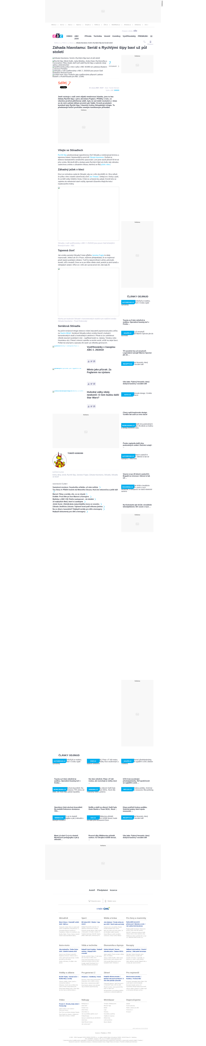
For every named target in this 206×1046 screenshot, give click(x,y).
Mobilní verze (111, 901)
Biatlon (94, 922)
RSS (109, 1033)
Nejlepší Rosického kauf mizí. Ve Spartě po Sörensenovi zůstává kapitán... (90, 927)
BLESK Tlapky (63, 976)
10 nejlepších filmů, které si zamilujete (68, 502)
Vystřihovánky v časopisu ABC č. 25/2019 (101, 348)
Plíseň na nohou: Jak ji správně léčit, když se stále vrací (113, 987)
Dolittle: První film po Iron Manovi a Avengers (71, 496)
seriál (64, 475)
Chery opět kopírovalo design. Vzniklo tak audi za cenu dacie (69, 958)
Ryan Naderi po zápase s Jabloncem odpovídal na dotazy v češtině (68, 1015)
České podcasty (130, 1005)
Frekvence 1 (129, 1009)
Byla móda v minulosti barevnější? (90, 983)
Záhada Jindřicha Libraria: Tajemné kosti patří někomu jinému (78, 506)
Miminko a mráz (140, 924)
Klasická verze (96, 901)
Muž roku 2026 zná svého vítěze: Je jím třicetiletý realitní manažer (113, 931)
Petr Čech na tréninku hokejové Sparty (69, 1012)
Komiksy (116, 36)
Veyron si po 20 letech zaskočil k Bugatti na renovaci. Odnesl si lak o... (68, 955)
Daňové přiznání (109, 949)
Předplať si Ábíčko (127, 31)
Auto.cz (70, 24)
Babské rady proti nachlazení (113, 978)
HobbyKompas (85, 1016)
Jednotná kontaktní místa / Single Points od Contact (105, 1041)
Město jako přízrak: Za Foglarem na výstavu (99, 371)
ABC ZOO (76, 37)
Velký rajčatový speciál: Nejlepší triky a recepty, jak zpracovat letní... (136, 962)
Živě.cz (106, 24)
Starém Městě (65, 333)
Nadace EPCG (118, 951)
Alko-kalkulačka (64, 949)
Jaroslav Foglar (98, 255)
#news (99, 976)
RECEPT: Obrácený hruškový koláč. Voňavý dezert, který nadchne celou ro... (135, 933)
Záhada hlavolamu (96, 157)
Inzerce (113, 890)
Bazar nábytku (107, 1022)
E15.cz (62, 24)
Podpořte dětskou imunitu (112, 976)
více (146, 24)
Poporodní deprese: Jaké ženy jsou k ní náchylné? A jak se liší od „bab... (113, 984)
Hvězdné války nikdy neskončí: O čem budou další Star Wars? (103, 395)
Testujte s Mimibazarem (110, 1003)
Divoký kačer (73, 976)
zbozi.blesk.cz (85, 1011)
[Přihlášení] (150, 42)
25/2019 (116, 90)
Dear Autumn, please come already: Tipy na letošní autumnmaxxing (91, 985)
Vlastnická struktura (86, 1041)
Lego (105, 1009)
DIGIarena (138, 24)
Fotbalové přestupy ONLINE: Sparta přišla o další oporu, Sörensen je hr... (91, 934)
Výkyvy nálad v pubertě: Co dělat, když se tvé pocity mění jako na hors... (136, 989)
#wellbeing (92, 976)
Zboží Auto (84, 1020)
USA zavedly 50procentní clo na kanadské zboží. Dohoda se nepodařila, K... (112, 962)
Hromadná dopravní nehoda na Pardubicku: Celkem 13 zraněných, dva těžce (69, 931)
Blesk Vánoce (63, 922)
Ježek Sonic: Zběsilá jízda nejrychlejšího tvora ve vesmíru (76, 504)
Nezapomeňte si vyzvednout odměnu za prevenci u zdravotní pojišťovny (113, 991)
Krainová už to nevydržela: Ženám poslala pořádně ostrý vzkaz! (113, 927)
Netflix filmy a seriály (65, 978)
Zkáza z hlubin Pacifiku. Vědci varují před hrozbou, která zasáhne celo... (113, 958)
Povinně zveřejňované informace (128, 1041)
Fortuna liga (62, 1006)
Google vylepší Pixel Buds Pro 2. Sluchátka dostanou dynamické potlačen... (90, 964)
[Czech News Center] (107, 908)
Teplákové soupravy (109, 1016)
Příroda (88, 36)
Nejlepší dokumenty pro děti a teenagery (69, 511)
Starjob (128, 1003)
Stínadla (107, 475)
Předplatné (102, 890)
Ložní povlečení (108, 1020)
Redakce (104, 1033)
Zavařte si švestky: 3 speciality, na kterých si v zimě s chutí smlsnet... (135, 958)
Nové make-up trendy (117, 924)
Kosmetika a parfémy (109, 1013)
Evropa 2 (128, 1011)
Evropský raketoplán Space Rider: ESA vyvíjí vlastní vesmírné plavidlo (136, 982)
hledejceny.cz (85, 1003)
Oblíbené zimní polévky (133, 949)
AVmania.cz (127, 24)
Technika (98, 36)
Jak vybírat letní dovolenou (134, 926)
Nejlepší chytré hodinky (89, 949)
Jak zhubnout (108, 922)
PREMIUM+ (143, 36)
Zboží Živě (84, 1005)
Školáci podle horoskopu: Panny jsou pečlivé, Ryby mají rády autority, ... (135, 929)
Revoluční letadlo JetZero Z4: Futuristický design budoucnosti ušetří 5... (136, 985)
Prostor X (62, 1004)
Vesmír (107, 36)
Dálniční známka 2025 (70, 951)
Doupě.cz (88, 24)
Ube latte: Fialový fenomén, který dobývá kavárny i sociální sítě (134, 955)
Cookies (140, 1040)
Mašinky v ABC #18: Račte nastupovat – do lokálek (73, 499)
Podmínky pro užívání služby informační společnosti (101, 1040)
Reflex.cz (97, 24)
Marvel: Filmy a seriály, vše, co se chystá (69, 494)
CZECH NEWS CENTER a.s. (90, 1037)
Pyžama (106, 1011)
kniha (55, 475)
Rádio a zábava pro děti (132, 1007)
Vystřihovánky (129, 36)
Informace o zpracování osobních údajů (126, 1040)
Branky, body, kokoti (72, 1004)
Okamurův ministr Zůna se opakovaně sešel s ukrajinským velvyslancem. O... (69, 927)
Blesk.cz (54, 24)
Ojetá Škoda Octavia (87, 1022)
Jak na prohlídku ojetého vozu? (90, 1013)
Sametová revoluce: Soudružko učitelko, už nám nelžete (75, 487)
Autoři (92, 890)
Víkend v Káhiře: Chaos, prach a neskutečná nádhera (67, 982)
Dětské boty (107, 1018)
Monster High (107, 1005)
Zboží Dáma (85, 1009)
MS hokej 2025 (86, 922)
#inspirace (85, 976)
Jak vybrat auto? (86, 1024)
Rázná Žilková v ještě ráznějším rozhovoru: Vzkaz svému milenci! (112, 934)
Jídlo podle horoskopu (139, 951)
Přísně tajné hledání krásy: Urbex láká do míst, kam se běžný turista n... (69, 989)
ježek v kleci (105, 164)
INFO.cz (65, 924)
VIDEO (69, 36)
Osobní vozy (85, 1007)
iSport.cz (78, 24)
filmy (59, 475)
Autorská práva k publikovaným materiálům (75, 1040)
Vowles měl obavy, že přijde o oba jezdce (68, 962)
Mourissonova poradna (133, 976)
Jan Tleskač (94, 177)
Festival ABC (137, 978)
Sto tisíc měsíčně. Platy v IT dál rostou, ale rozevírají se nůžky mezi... (92, 957)
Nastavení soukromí (74, 1041)
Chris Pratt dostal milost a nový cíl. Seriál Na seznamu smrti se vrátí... (91, 960)
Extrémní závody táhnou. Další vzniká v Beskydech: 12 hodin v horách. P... (91, 931)
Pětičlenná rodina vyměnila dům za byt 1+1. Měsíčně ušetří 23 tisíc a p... (136, 936)
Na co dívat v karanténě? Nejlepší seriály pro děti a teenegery (78, 509)
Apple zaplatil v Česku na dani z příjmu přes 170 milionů (114, 955)
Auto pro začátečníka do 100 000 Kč (91, 1018)
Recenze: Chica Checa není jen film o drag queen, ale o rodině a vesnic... (91, 980)
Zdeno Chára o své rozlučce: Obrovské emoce (66, 1009)
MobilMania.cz (116, 24)
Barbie (105, 1007)
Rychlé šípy (62, 155)
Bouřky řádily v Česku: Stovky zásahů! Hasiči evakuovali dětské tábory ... (69, 934)
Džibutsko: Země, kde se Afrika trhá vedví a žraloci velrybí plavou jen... (68, 985)
